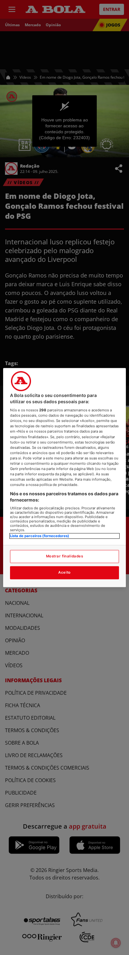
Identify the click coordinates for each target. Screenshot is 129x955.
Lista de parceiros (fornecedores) (39, 536)
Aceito (64, 572)
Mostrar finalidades (64, 556)
